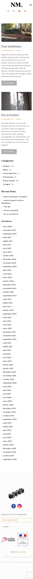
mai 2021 (7, 353)
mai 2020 (7, 393)
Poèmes (18, 51)
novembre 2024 (9, 262)
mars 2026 (7, 226)
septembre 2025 (9, 233)
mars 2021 (7, 361)
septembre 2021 (9, 339)
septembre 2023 (9, 295)
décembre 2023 (9, 284)
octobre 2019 (8, 415)
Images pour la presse (18, 551)
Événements (8, 177)
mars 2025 (7, 252)
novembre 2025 (9, 230)
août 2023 (7, 299)
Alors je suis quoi (10, 210)
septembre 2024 (9, 266)
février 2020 (8, 404)
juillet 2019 (8, 426)
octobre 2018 (8, 455)
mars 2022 (7, 328)
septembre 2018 (9, 459)
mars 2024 (7, 277)
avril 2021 (7, 357)
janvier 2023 (8, 310)
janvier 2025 (8, 255)
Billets (5, 169)
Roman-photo (9, 180)
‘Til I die (6, 206)
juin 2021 (7, 350)
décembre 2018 (9, 448)
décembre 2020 (9, 372)
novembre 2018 (9, 452)
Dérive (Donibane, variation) (15, 196)
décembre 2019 (9, 408)
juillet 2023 (8, 302)
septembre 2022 (9, 313)
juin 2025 (7, 244)
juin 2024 (7, 270)
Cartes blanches (9, 173)
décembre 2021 (9, 332)
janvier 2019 (8, 444)
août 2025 (7, 237)
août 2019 (7, 423)
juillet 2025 (8, 241)
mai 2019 (7, 433)
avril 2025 (7, 248)
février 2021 (8, 364)
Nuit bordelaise (11, 46)
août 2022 (7, 317)
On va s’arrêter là (10, 214)
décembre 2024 (9, 259)
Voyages (6, 184)
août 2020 (7, 386)
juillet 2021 (8, 346)
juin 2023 (7, 306)
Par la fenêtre (10, 115)
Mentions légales (7, 562)
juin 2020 (7, 390)
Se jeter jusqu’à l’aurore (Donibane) (12, 202)
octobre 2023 (8, 292)
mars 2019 (7, 441)
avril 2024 (7, 273)
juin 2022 (7, 321)
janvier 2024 (8, 281)
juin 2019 (7, 430)
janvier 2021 (8, 368)
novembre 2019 (9, 412)
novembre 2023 (9, 288)
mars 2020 (7, 401)
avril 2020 (7, 397)
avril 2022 (7, 324)
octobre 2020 (8, 379)
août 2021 (7, 342)
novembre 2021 (9, 335)
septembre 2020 (9, 382)
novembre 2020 (9, 375)
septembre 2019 (9, 419)
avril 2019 (7, 437)
